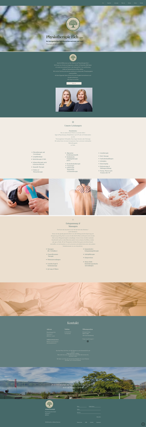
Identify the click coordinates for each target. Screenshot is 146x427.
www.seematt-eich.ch (51, 343)
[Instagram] (88, 341)
